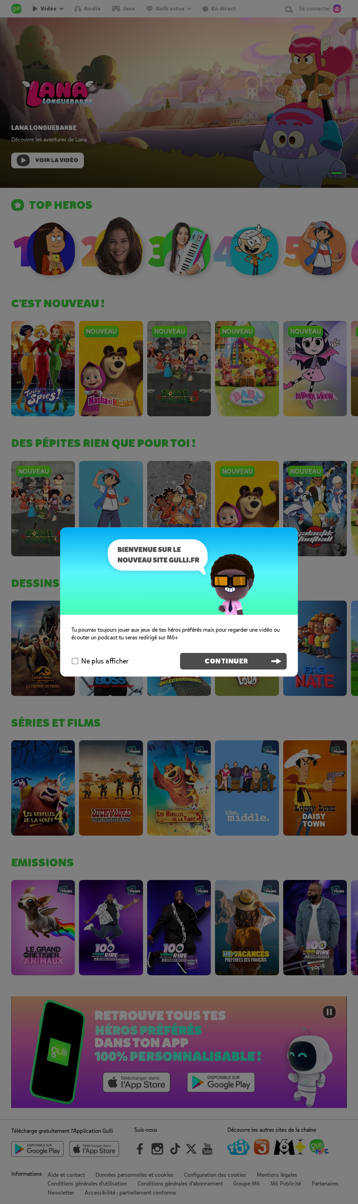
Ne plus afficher (105, 661)
